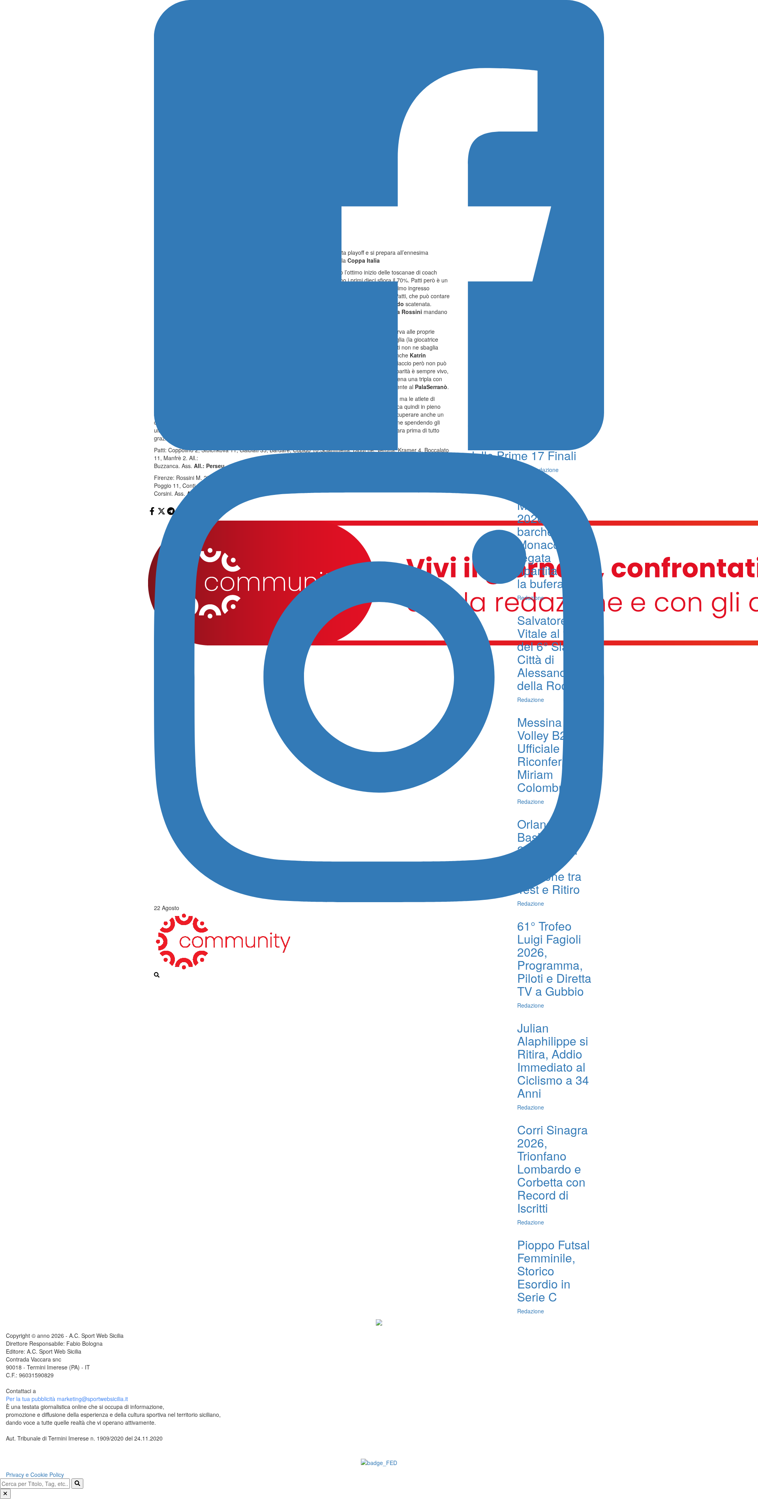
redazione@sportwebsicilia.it (73, 1391)
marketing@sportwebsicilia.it (92, 1399)
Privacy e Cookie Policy (35, 1474)
